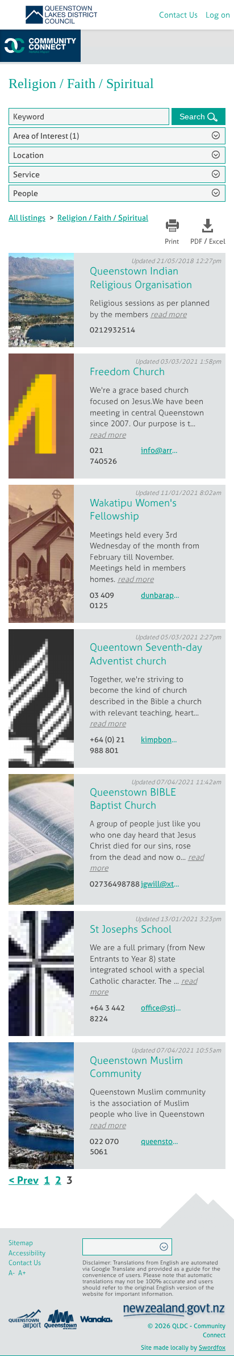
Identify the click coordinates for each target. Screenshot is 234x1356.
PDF (196, 241)
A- (12, 1273)
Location (28, 154)
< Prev (24, 1180)
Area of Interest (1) (46, 135)
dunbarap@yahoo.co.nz (161, 595)
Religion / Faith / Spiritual (102, 217)
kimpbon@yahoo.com (161, 739)
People (25, 193)
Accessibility (27, 1253)
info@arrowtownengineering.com (161, 450)
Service (26, 174)
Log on (218, 15)
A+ (22, 1273)
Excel (217, 241)
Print (172, 241)
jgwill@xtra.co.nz (161, 884)
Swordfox (212, 1347)
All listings (27, 217)
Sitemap (21, 1242)
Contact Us (178, 15)
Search (193, 116)
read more (169, 314)
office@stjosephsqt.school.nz (161, 1008)
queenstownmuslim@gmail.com (161, 1141)
